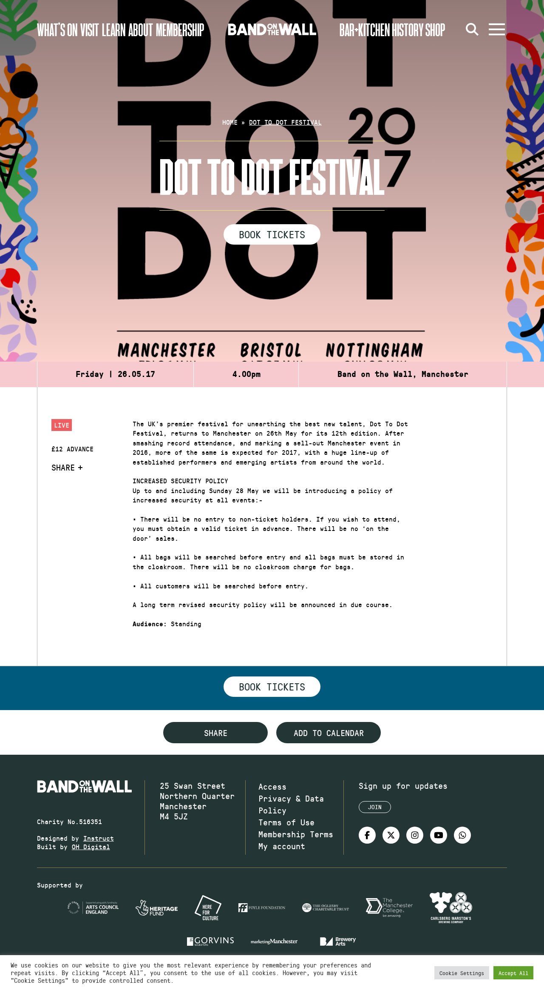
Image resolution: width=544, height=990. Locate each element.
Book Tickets (272, 234)
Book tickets (272, 686)
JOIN (375, 807)
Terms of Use (286, 821)
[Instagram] (414, 835)
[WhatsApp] (462, 835)
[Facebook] (367, 835)
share (215, 732)
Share (63, 467)
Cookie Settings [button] (461, 972)
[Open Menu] (497, 29)
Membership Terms (295, 833)
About (140, 29)
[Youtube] (438, 835)
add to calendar (329, 732)
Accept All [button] (513, 972)
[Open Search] (472, 29)
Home (230, 121)
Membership (180, 29)
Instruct (98, 837)
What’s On (57, 29)
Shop (435, 29)
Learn (113, 29)
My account (281, 845)
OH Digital (91, 846)
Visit (89, 29)
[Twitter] (391, 835)
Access (272, 786)
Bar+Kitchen (365, 29)
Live (61, 424)
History (408, 29)
